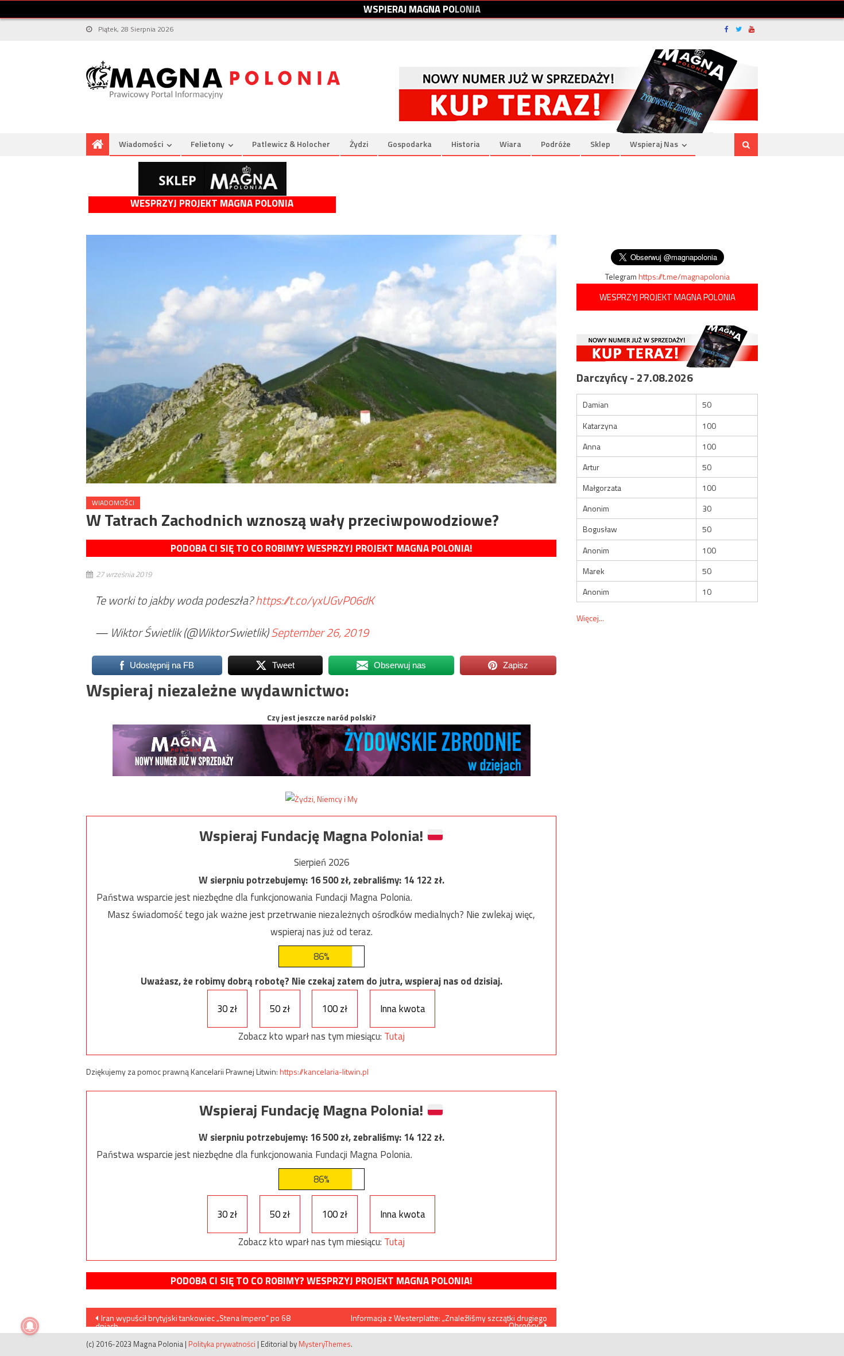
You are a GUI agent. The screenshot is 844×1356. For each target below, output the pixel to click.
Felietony (207, 144)
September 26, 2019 (320, 632)
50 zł (280, 1008)
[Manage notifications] (30, 1326)
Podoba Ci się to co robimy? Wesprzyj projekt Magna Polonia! (321, 548)
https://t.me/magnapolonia (684, 276)
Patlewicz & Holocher (291, 144)
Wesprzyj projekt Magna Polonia (211, 203)
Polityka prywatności (221, 1344)
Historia (465, 144)
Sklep (600, 144)
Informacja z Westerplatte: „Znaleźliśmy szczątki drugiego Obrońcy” (449, 1319)
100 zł (334, 1008)
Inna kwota (402, 1008)
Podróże (556, 144)
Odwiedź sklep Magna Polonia (212, 179)
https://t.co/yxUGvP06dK (314, 600)
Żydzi (359, 144)
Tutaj (394, 1036)
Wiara (510, 144)
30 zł (227, 1008)
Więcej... (590, 618)
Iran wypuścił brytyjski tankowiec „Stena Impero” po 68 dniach (193, 1319)
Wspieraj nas (654, 144)
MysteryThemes (325, 1344)
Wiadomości (141, 144)
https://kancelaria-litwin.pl (324, 1072)
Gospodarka (410, 144)
